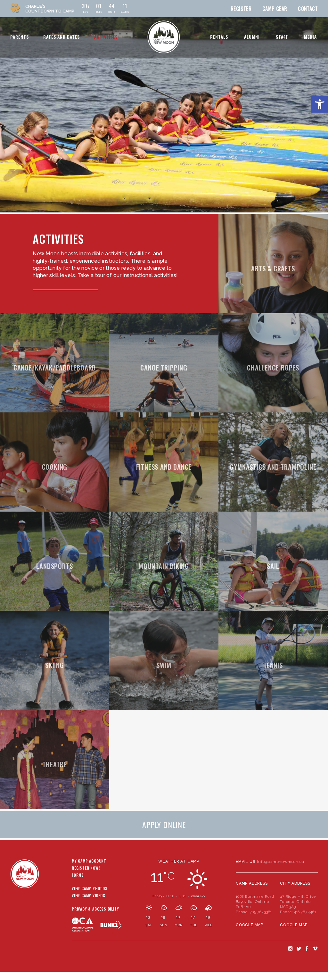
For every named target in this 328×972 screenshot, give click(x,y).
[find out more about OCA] (86, 937)
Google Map (249, 925)
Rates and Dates (61, 36)
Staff (282, 36)
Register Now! (86, 868)
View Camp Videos (88, 896)
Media (310, 36)
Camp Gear (274, 8)
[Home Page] (163, 37)
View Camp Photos (90, 889)
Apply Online (164, 824)
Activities (106, 36)
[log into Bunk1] (111, 924)
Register (241, 8)
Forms (78, 875)
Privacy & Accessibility (95, 909)
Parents (19, 36)
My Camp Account (89, 861)
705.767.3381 (261, 912)
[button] (319, 104)
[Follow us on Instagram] (290, 948)
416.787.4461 (305, 912)
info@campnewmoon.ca (280, 861)
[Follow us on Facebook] (307, 948)
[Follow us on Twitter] (298, 948)
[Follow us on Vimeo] (315, 948)
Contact (308, 8)
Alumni (252, 36)
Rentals (219, 36)
